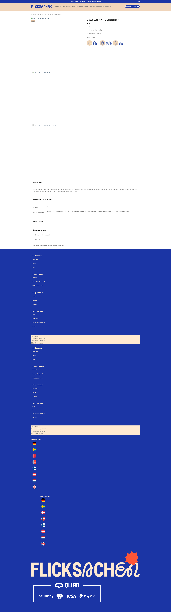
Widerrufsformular (38, 285)
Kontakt (35, 277)
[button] (139, 1)
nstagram (35, 388)
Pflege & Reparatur (77, 6)
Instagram (35, 296)
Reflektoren (108, 6)
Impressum (36, 318)
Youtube (35, 304)
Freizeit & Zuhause (89, 6)
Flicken (57, 6)
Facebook (35, 300)
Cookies (35, 326)
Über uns (35, 259)
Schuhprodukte (66, 6)
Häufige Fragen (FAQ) (39, 281)
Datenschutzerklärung (39, 322)
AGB (34, 314)
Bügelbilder (99, 6)
